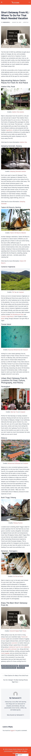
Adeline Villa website (18, 112)
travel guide (21, 667)
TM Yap (14, 292)
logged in (12, 730)
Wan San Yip (14, 412)
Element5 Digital (14, 631)
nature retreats (23, 665)
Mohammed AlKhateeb (14, 463)
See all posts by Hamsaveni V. (15, 715)
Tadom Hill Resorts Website (18, 233)
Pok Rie (15, 576)
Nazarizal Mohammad (14, 349)
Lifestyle (25, 22)
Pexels (21, 576)
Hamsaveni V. (6, 22)
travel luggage (5, 653)
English (20, 754)
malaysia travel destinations (9, 665)
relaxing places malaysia (8, 667)
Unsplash (21, 292)
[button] (1, 2)
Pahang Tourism (17, 523)
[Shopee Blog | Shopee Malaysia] (15, 2)
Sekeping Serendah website (18, 171)
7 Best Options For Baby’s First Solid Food (16, 675)
